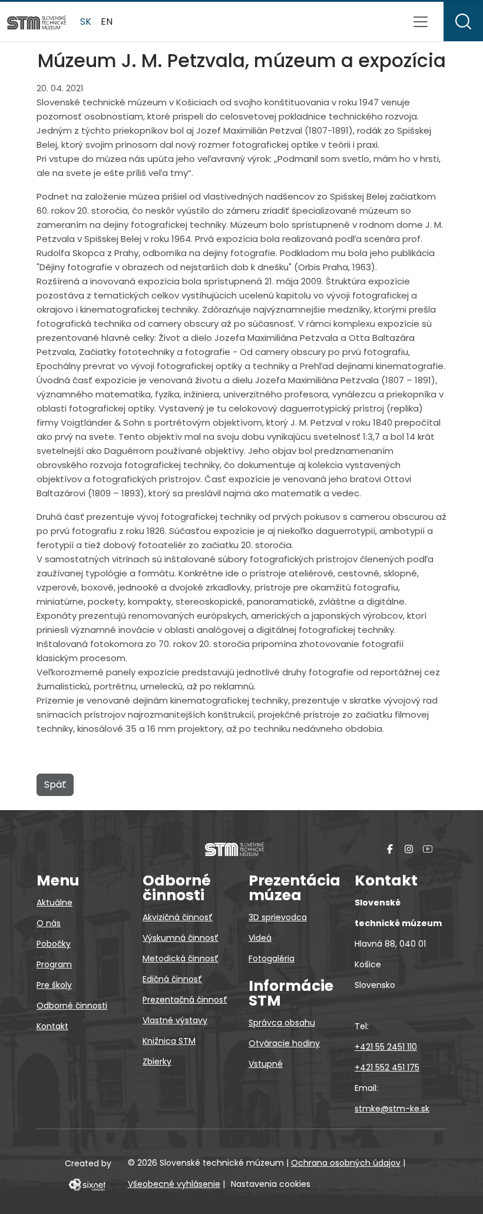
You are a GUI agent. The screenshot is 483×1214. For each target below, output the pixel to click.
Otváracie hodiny (284, 1043)
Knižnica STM (169, 1041)
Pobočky (54, 944)
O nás (49, 923)
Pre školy (54, 985)
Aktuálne (54, 902)
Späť (55, 784)
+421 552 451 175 (387, 1067)
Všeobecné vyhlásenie (174, 1184)
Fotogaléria (272, 958)
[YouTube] (427, 848)
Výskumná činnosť (181, 938)
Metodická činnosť (181, 958)
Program (54, 964)
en (107, 21)
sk (85, 21)
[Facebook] (390, 848)
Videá (260, 938)
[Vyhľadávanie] (463, 21)
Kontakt (52, 1026)
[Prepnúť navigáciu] (420, 22)
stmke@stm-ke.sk (392, 1109)
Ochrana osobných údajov (346, 1163)
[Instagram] (408, 848)
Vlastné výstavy (175, 1020)
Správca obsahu (282, 1023)
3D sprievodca (278, 917)
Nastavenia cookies (270, 1184)
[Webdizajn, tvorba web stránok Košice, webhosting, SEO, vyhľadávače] (86, 1184)
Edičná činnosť (172, 979)
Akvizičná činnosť (178, 917)
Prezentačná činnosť (185, 1000)
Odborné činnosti (72, 1005)
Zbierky (157, 1061)
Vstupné (266, 1064)
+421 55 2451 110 (386, 1047)
